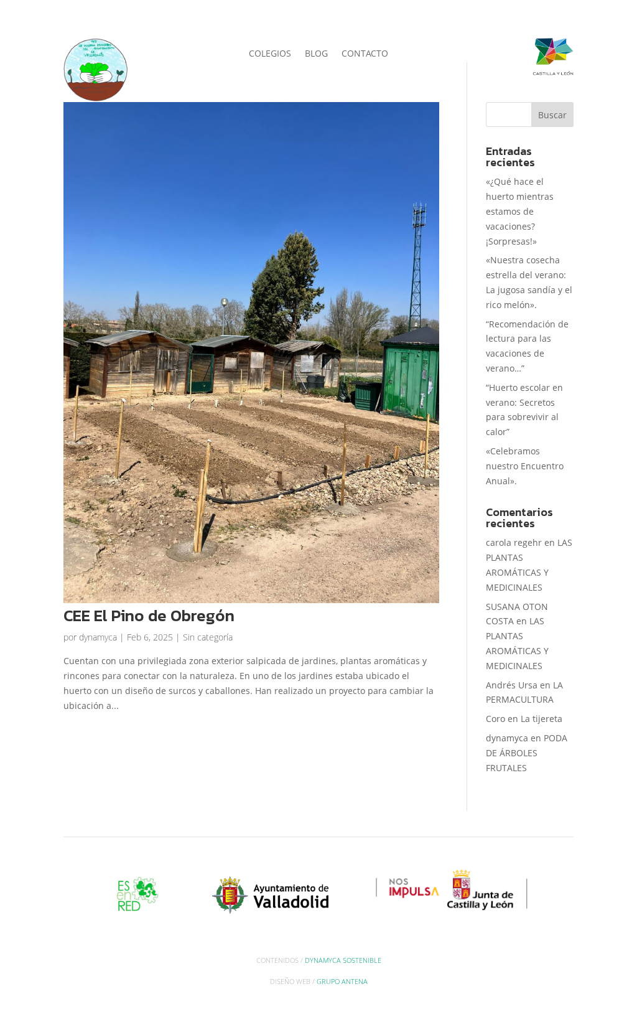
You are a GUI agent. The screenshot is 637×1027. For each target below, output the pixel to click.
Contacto (365, 54)
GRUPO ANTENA (342, 981)
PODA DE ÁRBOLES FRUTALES (526, 753)
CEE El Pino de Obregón (149, 615)
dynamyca (98, 637)
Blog (316, 54)
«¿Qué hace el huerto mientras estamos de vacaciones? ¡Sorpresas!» (520, 211)
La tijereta (541, 719)
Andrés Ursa (511, 685)
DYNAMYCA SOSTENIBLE (343, 960)
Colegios (270, 54)
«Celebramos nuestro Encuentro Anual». (525, 466)
